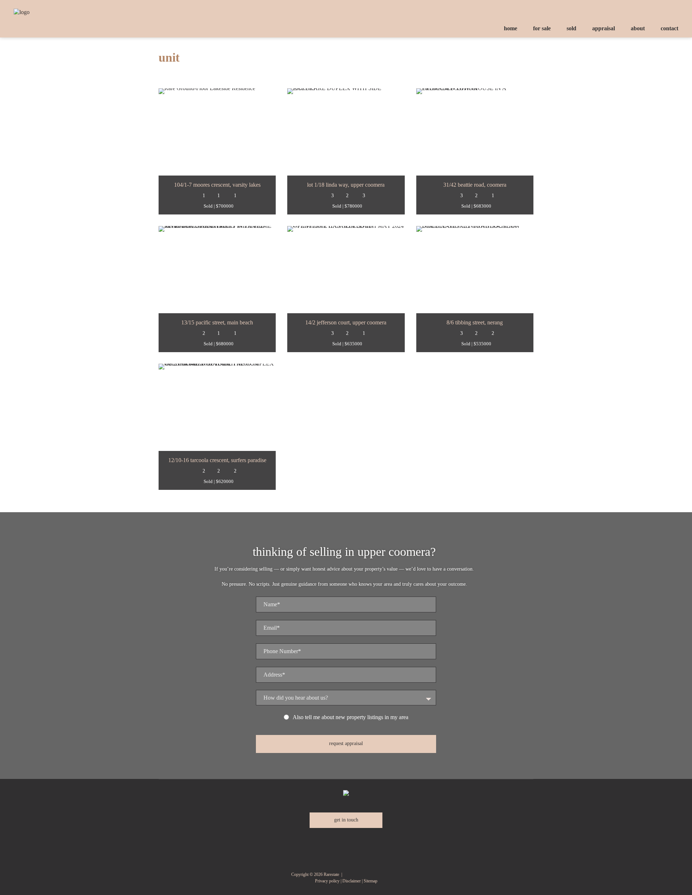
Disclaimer (351, 880)
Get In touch (346, 820)
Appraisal (603, 28)
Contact (669, 28)
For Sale (542, 28)
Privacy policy (327, 880)
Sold (571, 28)
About (638, 28)
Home (510, 28)
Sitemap (370, 880)
